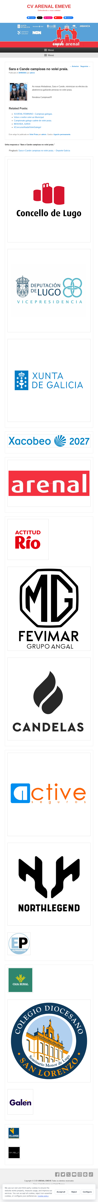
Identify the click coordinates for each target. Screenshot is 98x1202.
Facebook (57, 1174)
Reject (74, 1192)
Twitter (63, 1174)
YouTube (74, 1174)
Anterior (74, 66)
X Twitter (68, 1174)
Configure (87, 1192)
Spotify (85, 1174)
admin (32, 73)
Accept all (61, 1192)
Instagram (80, 1174)
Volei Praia (33, 134)
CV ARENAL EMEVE (49, 6)
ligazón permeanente (62, 134)
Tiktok (91, 1174)
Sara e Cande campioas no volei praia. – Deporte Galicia (44, 150)
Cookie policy (43, 1196)
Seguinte (85, 66)
